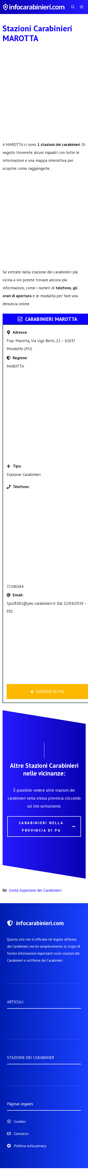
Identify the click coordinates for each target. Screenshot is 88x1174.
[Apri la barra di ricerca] (73, 7)
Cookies (20, 1121)
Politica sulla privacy (30, 1145)
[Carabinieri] (34, 7)
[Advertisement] (44, 95)
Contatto (21, 1133)
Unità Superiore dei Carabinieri (35, 890)
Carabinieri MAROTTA (51, 319)
